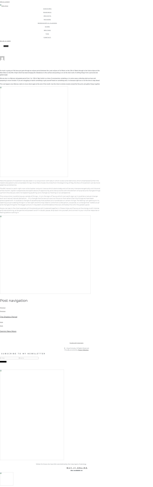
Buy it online (77, 468)
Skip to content (5, 2)
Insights (6, 46)
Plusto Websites (83, 350)
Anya (5, 63)
